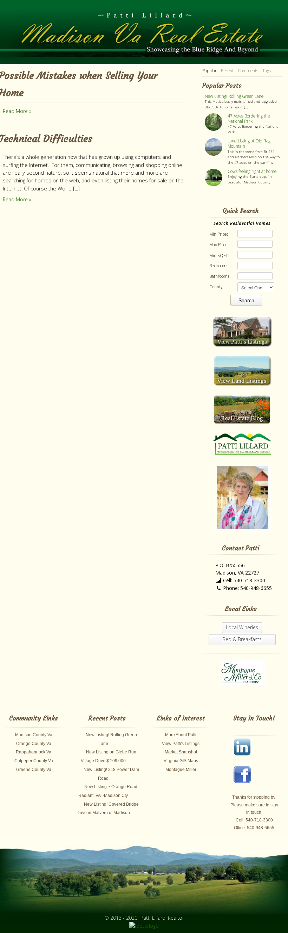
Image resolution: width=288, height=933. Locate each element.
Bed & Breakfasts (242, 639)
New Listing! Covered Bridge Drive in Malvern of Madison (108, 808)
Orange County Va (33, 743)
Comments (248, 70)
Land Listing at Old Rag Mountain (249, 143)
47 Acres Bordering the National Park (249, 118)
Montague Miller (180, 769)
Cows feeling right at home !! (254, 171)
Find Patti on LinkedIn (246, 750)
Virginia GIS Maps (181, 760)
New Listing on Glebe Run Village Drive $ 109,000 (109, 756)
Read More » (17, 111)
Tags (266, 70)
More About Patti (180, 734)
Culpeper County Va (33, 760)
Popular (209, 70)
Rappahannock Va (33, 752)
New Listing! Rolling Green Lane (234, 96)
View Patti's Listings (180, 743)
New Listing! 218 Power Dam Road (111, 774)
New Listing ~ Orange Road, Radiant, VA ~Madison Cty (108, 791)
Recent (227, 70)
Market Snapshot (181, 752)
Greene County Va (33, 769)
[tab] (209, 71)
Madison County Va (33, 734)
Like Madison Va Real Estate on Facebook (246, 778)
